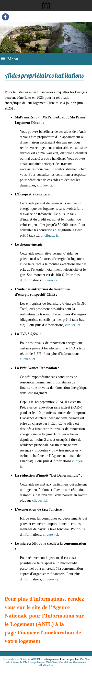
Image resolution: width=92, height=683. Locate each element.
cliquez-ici (44, 185)
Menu (12, 58)
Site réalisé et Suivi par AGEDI (21, 659)
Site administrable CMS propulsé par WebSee (48, 661)
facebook (5, 16)
